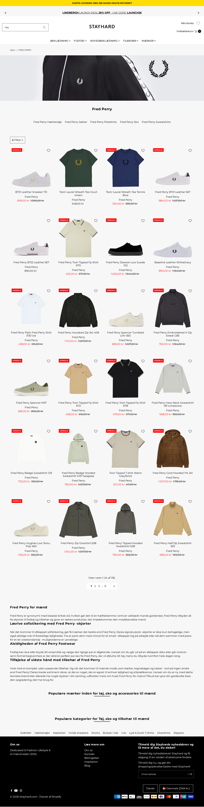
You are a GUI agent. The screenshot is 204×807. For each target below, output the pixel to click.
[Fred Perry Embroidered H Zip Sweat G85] (173, 308)
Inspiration (91, 761)
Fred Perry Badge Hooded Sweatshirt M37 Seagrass (78, 474)
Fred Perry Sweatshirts (156, 121)
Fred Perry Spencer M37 (31, 402)
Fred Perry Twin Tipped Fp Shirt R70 (78, 264)
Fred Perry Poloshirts (103, 121)
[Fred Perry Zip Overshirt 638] (78, 519)
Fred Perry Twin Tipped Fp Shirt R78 (126, 404)
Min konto (187, 23)
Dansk (150, 788)
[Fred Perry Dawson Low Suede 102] (125, 238)
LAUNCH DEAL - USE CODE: (102, 12)
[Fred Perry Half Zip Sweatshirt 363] (173, 519)
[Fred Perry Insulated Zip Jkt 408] (78, 308)
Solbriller (25, 732)
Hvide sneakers (78, 732)
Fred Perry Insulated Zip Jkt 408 (78, 332)
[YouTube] (16, 790)
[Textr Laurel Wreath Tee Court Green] (78, 168)
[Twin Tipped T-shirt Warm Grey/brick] (125, 448)
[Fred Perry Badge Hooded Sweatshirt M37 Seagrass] (78, 448)
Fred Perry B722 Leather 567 (31, 262)
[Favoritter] (198, 23)
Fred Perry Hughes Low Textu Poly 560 (31, 545)
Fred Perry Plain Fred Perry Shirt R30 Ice (31, 334)
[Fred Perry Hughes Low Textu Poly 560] (31, 519)
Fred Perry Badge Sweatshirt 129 (31, 472)
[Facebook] (11, 790)
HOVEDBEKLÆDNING (104, 40)
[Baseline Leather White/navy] (173, 238)
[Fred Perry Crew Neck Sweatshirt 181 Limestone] (173, 378)
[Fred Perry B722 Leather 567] (31, 238)
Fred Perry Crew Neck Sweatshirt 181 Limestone (173, 404)
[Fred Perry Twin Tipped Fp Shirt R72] (78, 378)
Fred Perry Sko (129, 121)
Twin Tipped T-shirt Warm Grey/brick (125, 474)
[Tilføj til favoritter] (48, 150)
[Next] (198, 12)
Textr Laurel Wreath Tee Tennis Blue (125, 194)
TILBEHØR (129, 40)
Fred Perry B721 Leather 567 (172, 192)
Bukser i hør (110, 732)
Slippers (179, 732)
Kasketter (59, 732)
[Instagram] (21, 790)
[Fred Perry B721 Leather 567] (173, 168)
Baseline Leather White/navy (172, 262)
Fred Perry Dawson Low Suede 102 (125, 264)
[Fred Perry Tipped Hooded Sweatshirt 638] (125, 519)
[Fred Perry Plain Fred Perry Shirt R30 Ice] (31, 308)
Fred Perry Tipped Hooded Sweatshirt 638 (125, 545)
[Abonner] (190, 774)
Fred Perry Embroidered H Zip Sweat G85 (173, 334)
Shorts (95, 732)
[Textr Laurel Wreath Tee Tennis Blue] (125, 168)
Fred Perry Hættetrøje (47, 121)
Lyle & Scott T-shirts (141, 732)
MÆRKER (148, 40)
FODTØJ (79, 40)
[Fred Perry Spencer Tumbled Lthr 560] (125, 308)
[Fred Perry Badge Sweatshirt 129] (31, 448)
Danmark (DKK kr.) (178, 788)
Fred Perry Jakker (76, 121)
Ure (123, 732)
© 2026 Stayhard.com (23, 796)
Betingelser (91, 757)
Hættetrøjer (42, 732)
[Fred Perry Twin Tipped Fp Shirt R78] (125, 378)
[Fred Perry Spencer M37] (31, 378)
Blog (87, 765)
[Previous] (5, 12)
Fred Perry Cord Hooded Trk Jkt (173, 472)
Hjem (12, 50)
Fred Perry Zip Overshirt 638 (78, 543)
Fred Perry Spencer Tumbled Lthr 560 (125, 334)
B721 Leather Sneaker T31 (31, 192)
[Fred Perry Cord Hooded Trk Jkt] (173, 448)
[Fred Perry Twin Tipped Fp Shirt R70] (78, 238)
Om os (88, 750)
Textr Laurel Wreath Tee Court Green (78, 194)
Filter (17, 140)
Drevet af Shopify (50, 796)
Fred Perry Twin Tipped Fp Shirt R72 (78, 404)
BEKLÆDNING (59, 40)
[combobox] (25, 27)
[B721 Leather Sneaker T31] (31, 168)
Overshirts (163, 732)
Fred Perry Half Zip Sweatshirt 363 (173, 545)
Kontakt (89, 754)
